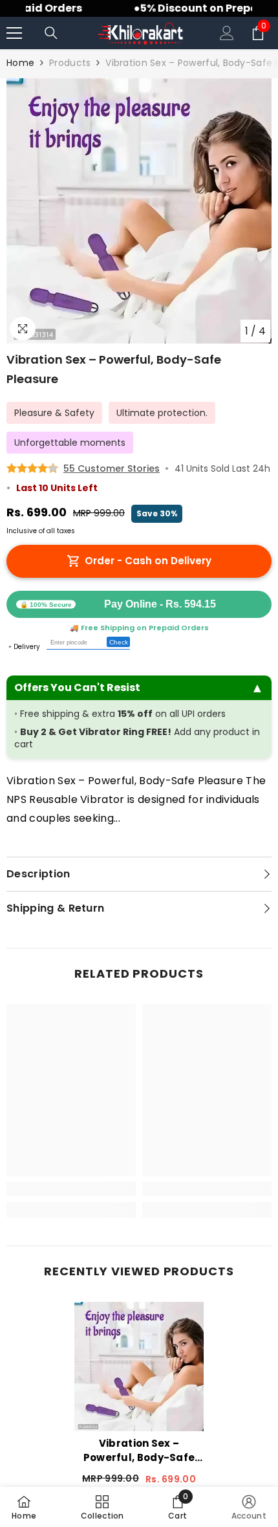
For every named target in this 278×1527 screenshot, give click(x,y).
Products (70, 62)
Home (20, 62)
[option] (139, 211)
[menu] (14, 33)
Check (118, 642)
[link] (71, 1188)
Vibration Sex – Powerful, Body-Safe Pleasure (139, 1450)
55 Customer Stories (111, 468)
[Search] (51, 33)
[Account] (227, 33)
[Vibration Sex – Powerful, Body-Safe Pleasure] (139, 1366)
